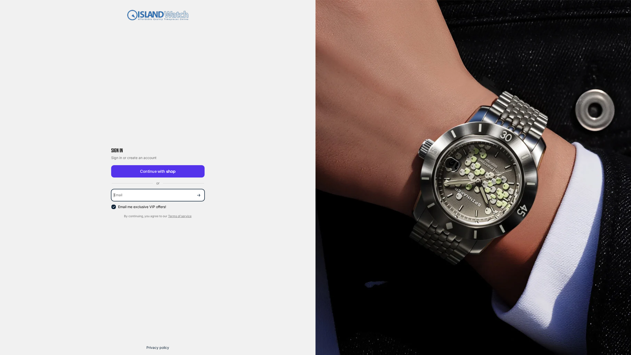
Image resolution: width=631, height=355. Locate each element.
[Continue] (198, 195)
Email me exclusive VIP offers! (142, 207)
